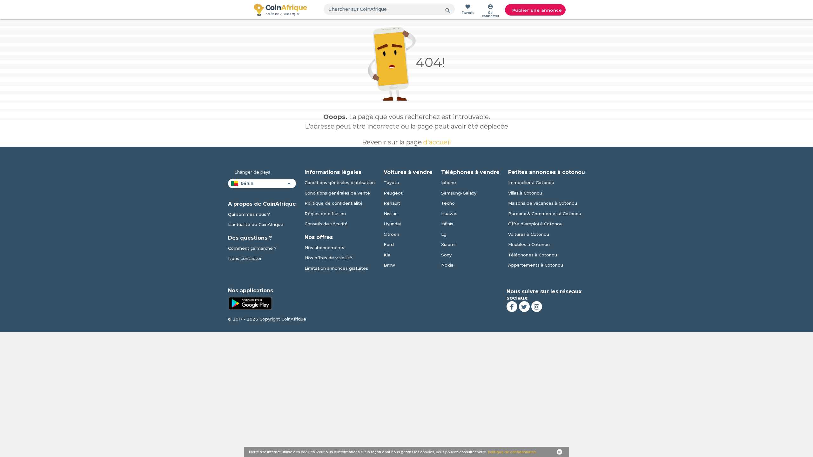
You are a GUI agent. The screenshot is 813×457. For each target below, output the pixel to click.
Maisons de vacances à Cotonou (542, 203)
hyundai (392, 223)
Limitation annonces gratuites (336, 268)
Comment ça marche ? (252, 248)
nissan (391, 213)
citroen (391, 234)
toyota (391, 182)
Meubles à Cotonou (529, 244)
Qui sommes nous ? (249, 214)
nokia (447, 265)
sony (446, 254)
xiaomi (448, 244)
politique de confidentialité (512, 452)
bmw (389, 265)
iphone (448, 182)
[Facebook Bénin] (512, 306)
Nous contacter (245, 258)
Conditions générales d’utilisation (340, 182)
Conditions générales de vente (337, 192)
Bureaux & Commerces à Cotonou (544, 213)
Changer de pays (252, 172)
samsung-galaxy (458, 192)
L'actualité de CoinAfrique (255, 224)
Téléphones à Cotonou (532, 254)
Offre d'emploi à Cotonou (535, 223)
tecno (448, 203)
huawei (449, 213)
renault (392, 203)
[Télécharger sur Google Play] (250, 302)
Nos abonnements (324, 247)
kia (387, 254)
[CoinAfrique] (280, 9)
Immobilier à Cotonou (531, 182)
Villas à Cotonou (525, 192)
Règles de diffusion (325, 213)
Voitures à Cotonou (528, 234)
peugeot (393, 192)
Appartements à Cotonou (535, 265)
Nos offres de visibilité (328, 257)
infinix (447, 223)
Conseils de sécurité (326, 223)
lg (444, 234)
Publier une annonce (537, 10)
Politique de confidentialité (334, 203)
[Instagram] (536, 306)
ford (389, 244)
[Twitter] (524, 306)
